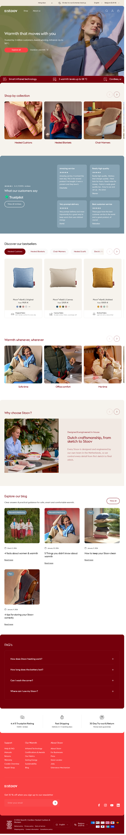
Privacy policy (28, 826)
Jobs (53, 764)
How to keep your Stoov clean (100, 553)
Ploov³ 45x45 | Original (23, 300)
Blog (27, 768)
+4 (29, 306)
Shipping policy (19, 829)
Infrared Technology (33, 749)
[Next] (117, 95)
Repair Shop (9, 768)
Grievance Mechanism (60, 768)
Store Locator (56, 760)
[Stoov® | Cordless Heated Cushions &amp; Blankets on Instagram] (105, 805)
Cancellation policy (46, 829)
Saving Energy (31, 760)
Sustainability (31, 764)
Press (53, 756)
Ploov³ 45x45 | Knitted (103, 300)
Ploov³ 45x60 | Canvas (63, 300)
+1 (69, 306)
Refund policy (18, 826)
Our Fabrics (30, 756)
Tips (90, 512)
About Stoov (56, 749)
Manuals (8, 752)
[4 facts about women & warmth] (22, 525)
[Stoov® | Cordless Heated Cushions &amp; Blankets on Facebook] (99, 805)
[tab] (14, 251)
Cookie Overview (11, 764)
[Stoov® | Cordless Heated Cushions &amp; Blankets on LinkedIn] (118, 805)
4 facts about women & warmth (21, 553)
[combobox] (98, 3)
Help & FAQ (9, 749)
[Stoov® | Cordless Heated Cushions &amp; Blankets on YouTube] (111, 805)
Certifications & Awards (35, 752)
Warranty (8, 760)
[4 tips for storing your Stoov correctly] (22, 587)
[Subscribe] (55, 802)
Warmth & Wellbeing (17, 512)
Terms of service (40, 826)
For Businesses (57, 752)
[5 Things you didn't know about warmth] (62, 525)
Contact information (32, 829)
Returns (7, 756)
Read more (8, 560)
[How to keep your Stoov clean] (102, 525)
